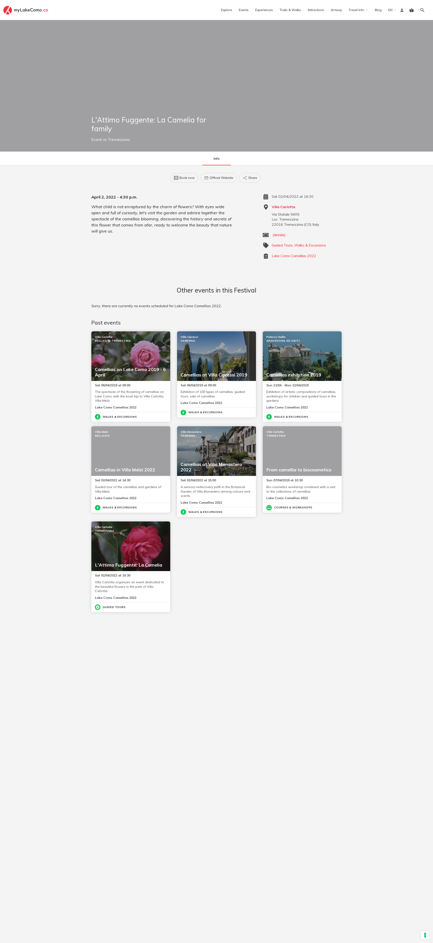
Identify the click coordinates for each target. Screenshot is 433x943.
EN (390, 10)
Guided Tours (282, 245)
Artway (336, 10)
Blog (378, 10)
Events (244, 10)
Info (217, 159)
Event (96, 139)
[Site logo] (26, 9)
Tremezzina (119, 139)
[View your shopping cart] (411, 10)
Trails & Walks (290, 10)
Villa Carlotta (283, 207)
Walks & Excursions (310, 245)
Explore (226, 10)
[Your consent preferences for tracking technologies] (425, 935)
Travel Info (356, 10)
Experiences (264, 10)
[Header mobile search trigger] (422, 10)
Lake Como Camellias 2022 (294, 256)
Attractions (316, 10)
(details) (279, 235)
